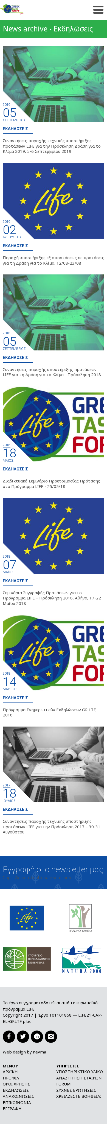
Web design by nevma (24, 1052)
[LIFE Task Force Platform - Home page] (20, 9)
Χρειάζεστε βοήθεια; (78, 1096)
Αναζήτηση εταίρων (79, 1078)
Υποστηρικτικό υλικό (79, 1071)
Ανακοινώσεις (18, 1096)
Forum (63, 1084)
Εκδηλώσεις (15, 128)
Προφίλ (11, 1078)
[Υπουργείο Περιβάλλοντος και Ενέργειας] (27, 958)
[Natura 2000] (80, 958)
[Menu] (98, 10)
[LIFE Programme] (27, 917)
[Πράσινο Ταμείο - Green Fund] (80, 917)
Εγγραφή (12, 1108)
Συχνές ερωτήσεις (76, 1090)
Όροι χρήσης (16, 1084)
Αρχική (10, 1071)
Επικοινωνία (17, 1102)
